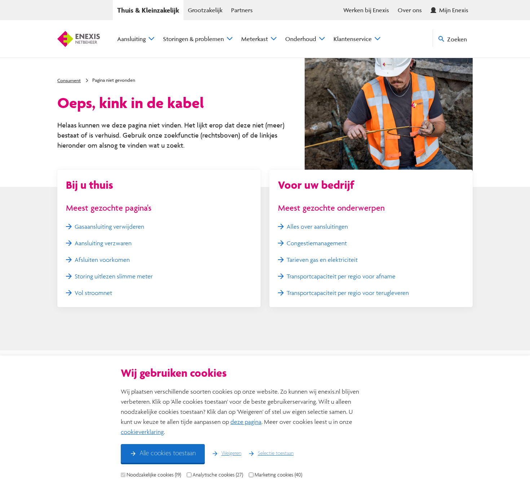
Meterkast (254, 38)
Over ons (410, 10)
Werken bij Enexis (366, 10)
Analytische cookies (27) (218, 475)
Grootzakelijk (205, 10)
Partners (242, 10)
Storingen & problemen (193, 38)
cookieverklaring (142, 431)
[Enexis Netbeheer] (78, 39)
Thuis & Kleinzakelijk (148, 10)
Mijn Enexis (453, 10)
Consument (69, 80)
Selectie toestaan (275, 453)
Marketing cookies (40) (278, 475)
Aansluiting (131, 38)
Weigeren (231, 453)
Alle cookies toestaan (168, 453)
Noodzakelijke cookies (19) (154, 475)
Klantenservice (353, 38)
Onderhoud (300, 38)
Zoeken (457, 39)
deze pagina (245, 421)
